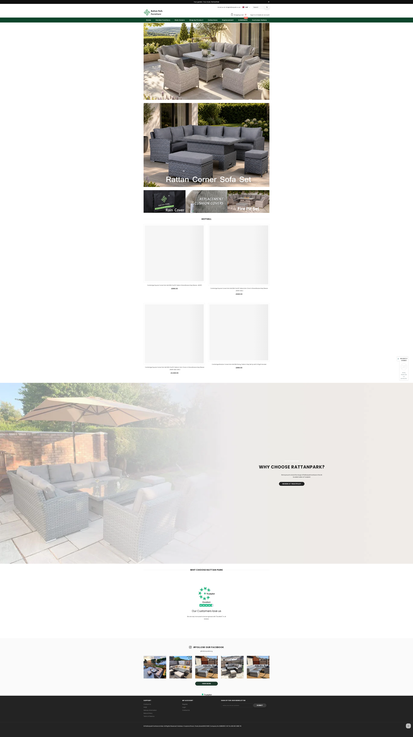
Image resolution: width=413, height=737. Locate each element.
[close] (269, 2)
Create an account (263, 15)
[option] (155, 667)
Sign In (252, 15)
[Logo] (153, 12)
